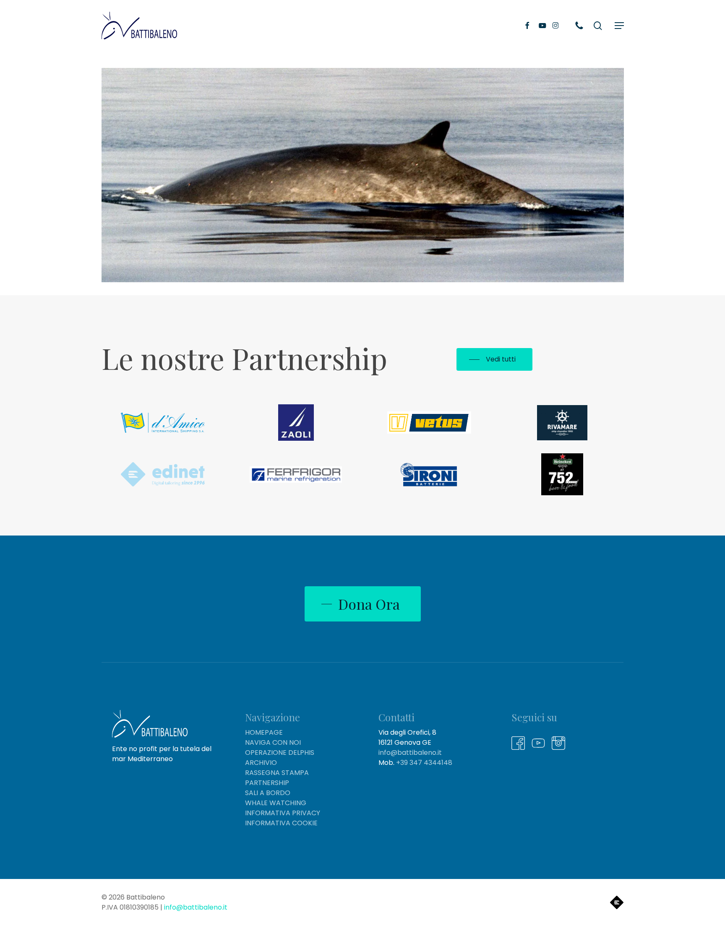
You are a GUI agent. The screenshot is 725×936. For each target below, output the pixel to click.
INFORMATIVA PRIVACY (282, 813)
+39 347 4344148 (424, 762)
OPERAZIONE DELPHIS (279, 752)
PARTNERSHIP (267, 783)
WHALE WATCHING (275, 803)
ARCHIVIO (261, 762)
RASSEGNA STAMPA (277, 772)
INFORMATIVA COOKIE (281, 823)
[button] (619, 25)
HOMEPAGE (264, 732)
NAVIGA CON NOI (273, 742)
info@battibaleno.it (410, 752)
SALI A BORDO (267, 793)
